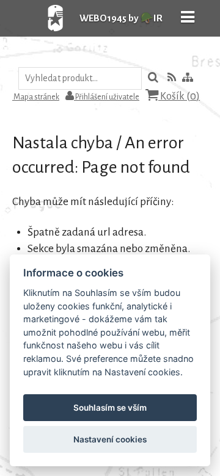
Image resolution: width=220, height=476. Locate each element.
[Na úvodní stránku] (42, 33)
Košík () (179, 96)
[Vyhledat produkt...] (153, 78)
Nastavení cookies (110, 439)
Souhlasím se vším (110, 408)
